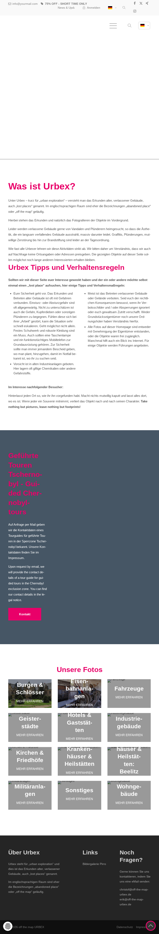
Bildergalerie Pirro (94, 864)
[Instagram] (135, 12)
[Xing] (147, 4)
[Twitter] (141, 4)
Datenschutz (125, 927)
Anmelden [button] (93, 7)
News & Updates (69, 7)
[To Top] (150, 925)
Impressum (143, 927)
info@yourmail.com (25, 3)
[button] (124, 8)
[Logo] (29, 25)
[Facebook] (135, 4)
